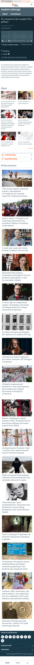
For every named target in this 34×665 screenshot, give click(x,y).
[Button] (5, 51)
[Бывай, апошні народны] (25, 136)
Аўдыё (5, 14)
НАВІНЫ (7, 663)
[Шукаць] (27, 663)
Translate (27, 1)
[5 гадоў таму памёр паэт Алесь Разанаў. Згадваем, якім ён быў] (17, 237)
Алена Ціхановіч (6, 28)
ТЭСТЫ (18, 663)
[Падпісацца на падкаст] (17, 636)
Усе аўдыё (30, 148)
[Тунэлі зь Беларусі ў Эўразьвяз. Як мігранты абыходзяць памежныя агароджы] (17, 523)
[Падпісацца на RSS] (2, 640)
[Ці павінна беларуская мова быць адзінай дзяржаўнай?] (8, 95)
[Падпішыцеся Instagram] (25, 636)
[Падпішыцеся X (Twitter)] (10, 636)
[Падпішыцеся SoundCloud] (21, 636)
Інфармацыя (15, 14)
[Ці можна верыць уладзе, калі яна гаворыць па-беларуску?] (25, 114)
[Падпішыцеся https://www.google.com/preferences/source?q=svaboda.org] (2, 636)
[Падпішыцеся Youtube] (14, 636)
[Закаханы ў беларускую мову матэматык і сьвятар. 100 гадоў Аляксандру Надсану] (17, 610)
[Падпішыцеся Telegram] (29, 636)
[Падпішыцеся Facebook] (6, 636)
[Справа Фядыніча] (25, 95)
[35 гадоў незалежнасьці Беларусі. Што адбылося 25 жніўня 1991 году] (17, 321)
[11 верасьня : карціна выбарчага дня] (8, 136)
